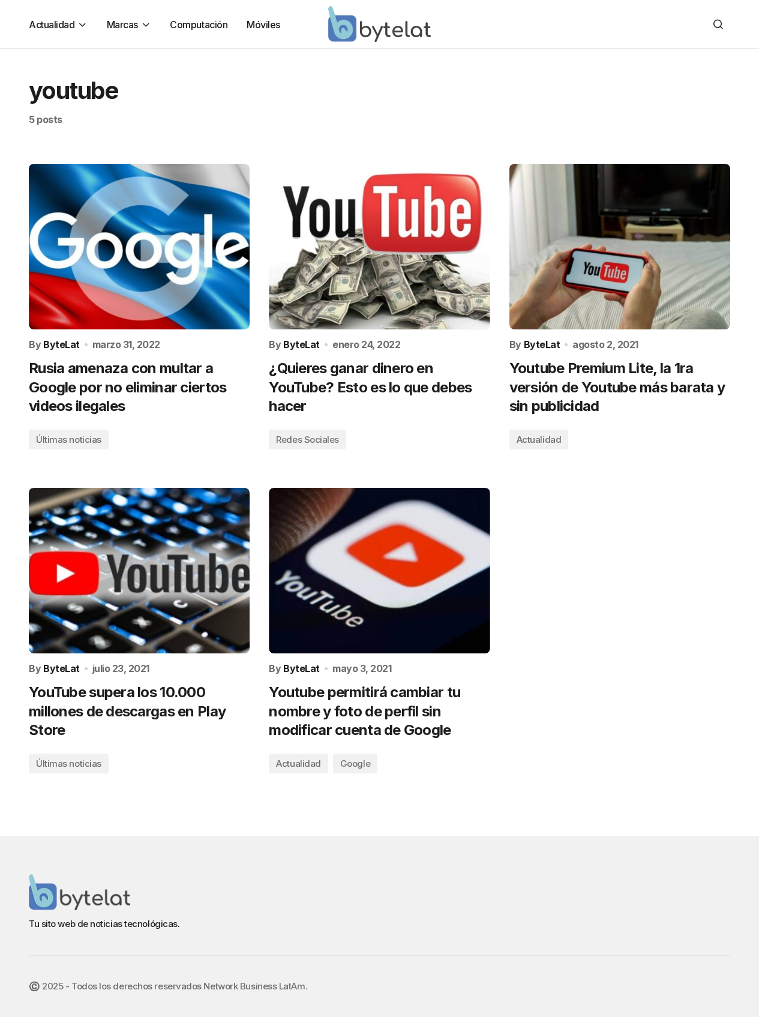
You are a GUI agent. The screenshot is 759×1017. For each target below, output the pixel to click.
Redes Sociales (307, 439)
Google (355, 763)
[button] (718, 24)
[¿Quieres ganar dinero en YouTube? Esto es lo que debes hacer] (379, 246)
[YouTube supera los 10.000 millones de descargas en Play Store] (139, 570)
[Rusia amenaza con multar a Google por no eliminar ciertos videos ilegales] (139, 246)
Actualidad (539, 439)
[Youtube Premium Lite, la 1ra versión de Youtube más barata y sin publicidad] (619, 246)
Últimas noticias (68, 439)
